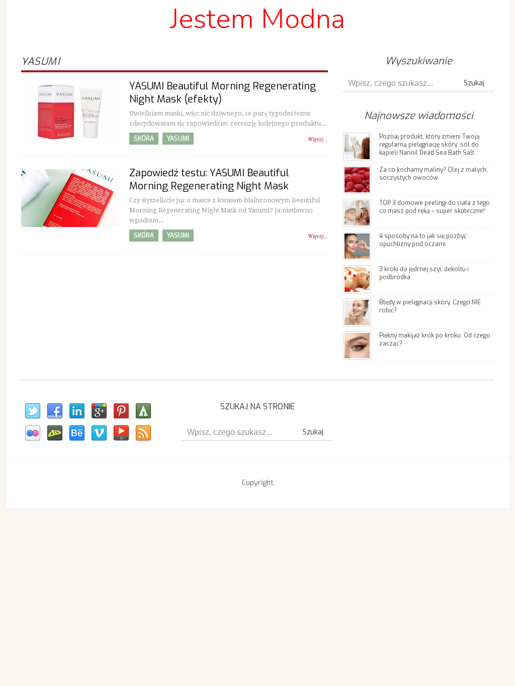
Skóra (144, 139)
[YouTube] (121, 433)
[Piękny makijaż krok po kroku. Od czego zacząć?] (357, 344)
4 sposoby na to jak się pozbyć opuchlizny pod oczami (423, 240)
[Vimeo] (99, 433)
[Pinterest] (121, 411)
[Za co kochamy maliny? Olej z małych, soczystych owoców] (357, 179)
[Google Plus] (99, 411)
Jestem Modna (257, 19)
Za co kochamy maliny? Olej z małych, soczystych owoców (433, 174)
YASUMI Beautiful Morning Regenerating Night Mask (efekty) (222, 92)
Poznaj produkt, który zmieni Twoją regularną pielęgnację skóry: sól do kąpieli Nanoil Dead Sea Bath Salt (429, 145)
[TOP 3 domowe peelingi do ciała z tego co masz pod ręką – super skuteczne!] (357, 212)
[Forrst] (143, 411)
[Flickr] (32, 433)
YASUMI (178, 139)
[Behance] (76, 433)
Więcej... (318, 139)
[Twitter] (32, 411)
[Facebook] (54, 411)
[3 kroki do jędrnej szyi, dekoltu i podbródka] (357, 278)
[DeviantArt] (54, 433)
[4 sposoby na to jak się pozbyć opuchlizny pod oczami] (357, 245)
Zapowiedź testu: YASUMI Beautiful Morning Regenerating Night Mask (209, 179)
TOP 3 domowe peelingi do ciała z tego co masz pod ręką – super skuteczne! (434, 207)
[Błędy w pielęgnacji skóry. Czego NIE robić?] (357, 311)
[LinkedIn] (76, 411)
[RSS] (143, 433)
